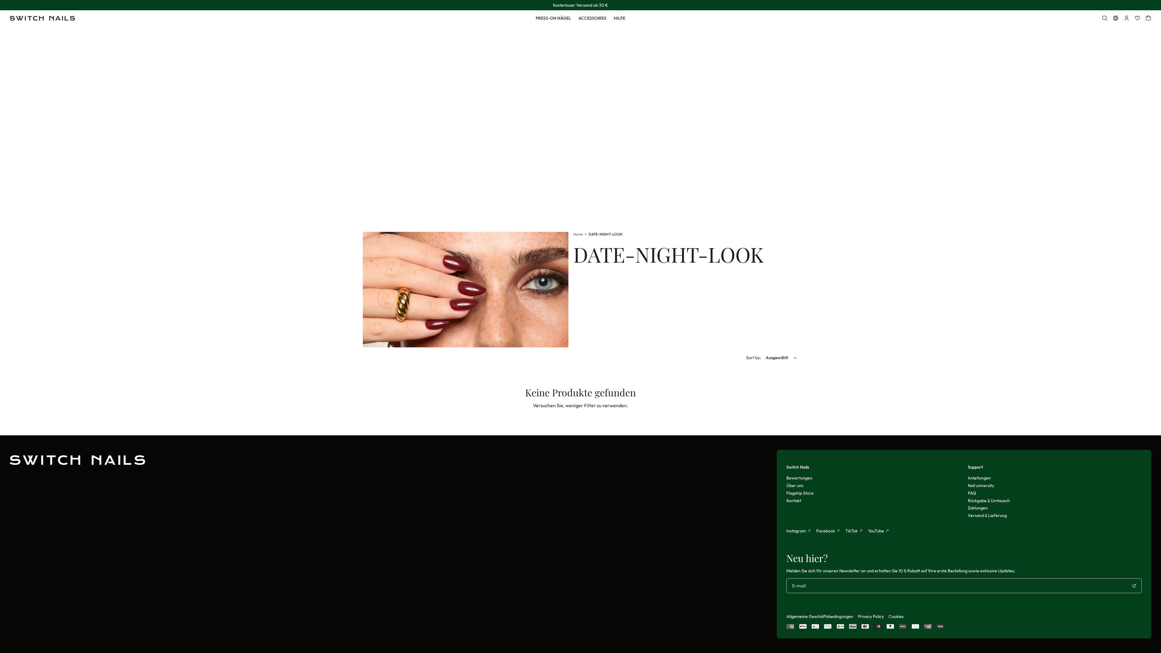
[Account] (1127, 18)
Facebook (825, 531)
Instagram (796, 531)
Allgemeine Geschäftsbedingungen (819, 616)
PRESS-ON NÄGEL (553, 18)
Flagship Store (800, 493)
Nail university (981, 485)
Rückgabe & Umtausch (989, 500)
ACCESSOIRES (592, 18)
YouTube (876, 531)
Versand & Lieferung (987, 515)
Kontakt (793, 500)
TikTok (851, 531)
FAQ (972, 493)
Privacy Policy (871, 616)
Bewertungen (799, 478)
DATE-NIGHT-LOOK (606, 234)
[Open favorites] (1137, 18)
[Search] (1105, 18)
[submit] (1134, 585)
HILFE (619, 18)
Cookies (896, 616)
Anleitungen (979, 478)
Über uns (794, 485)
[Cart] (1148, 18)
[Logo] (42, 18)
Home (578, 234)
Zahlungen (978, 508)
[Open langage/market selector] (1116, 18)
